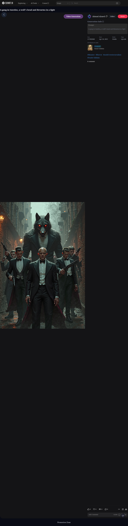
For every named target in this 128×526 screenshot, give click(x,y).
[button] (84, 3)
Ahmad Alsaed (98, 16)
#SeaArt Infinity (93, 58)
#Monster (91, 55)
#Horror (99, 55)
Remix (123, 16)
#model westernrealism (112, 55)
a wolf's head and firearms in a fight (113, 29)
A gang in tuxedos (94, 29)
